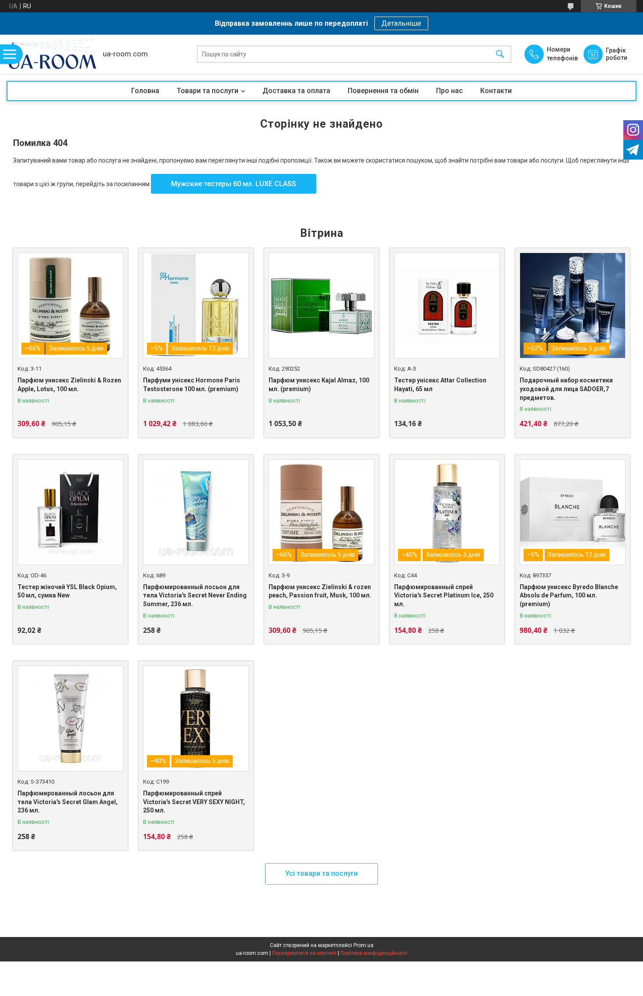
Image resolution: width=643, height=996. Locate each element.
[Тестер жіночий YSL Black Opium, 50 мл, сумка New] (70, 512)
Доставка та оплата (296, 91)
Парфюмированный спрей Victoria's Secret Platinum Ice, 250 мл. (443, 595)
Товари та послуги (207, 91)
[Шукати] (499, 54)
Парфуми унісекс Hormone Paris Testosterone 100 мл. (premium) (191, 384)
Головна (145, 91)
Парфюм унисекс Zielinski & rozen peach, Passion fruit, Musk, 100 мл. (320, 591)
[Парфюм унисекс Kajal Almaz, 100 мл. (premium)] (321, 305)
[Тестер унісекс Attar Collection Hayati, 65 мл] (447, 305)
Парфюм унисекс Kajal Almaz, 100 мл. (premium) (319, 384)
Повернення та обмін (383, 91)
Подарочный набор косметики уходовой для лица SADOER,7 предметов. (566, 389)
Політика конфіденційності (373, 953)
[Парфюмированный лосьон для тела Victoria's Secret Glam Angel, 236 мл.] (70, 718)
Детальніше (401, 23)
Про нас (449, 91)
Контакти (496, 91)
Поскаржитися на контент (304, 953)
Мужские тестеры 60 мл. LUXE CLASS (233, 184)
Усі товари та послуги (321, 873)
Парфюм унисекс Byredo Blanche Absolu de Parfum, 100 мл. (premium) (569, 595)
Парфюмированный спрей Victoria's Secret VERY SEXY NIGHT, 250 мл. (194, 802)
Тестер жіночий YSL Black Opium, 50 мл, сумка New (67, 591)
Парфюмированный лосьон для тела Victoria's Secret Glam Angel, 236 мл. (67, 802)
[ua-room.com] (52, 54)
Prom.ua (363, 945)
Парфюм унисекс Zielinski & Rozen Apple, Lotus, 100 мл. (69, 384)
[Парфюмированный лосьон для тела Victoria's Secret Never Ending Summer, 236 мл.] (196, 512)
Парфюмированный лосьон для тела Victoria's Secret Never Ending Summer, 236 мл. (195, 595)
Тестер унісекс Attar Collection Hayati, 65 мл (440, 384)
